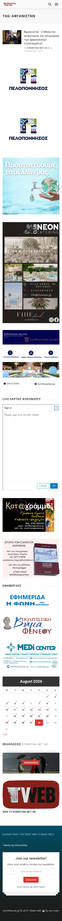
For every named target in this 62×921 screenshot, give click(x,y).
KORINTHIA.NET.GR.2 (38, 47)
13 (31, 709)
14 (39, 709)
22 (47, 716)
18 (15, 716)
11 (15, 709)
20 (31, 716)
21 (39, 716)
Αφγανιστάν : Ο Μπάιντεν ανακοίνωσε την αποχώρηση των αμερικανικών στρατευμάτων (41, 37)
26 (23, 722)
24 (7, 722)
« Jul (5, 734)
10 (7, 709)
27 (31, 722)
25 (15, 722)
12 (23, 709)
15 (47, 709)
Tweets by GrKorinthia (15, 845)
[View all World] (31, 763)
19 (23, 716)
